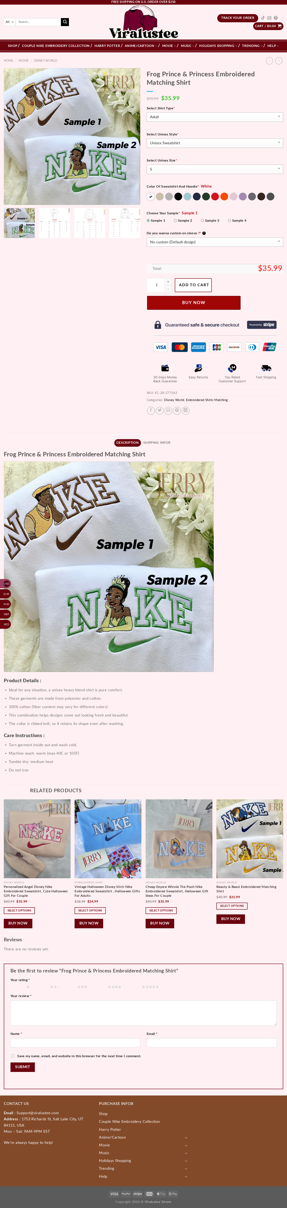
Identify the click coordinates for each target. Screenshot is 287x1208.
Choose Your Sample (163, 213)
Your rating (20, 980)
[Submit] (65, 22)
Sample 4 (239, 220)
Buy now (193, 303)
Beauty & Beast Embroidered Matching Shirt (246, 889)
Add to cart (194, 285)
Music (186, 46)
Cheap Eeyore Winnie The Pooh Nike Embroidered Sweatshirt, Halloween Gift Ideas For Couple (177, 891)
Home (8, 60)
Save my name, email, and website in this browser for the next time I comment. (79, 1056)
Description (127, 442)
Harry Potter (107, 46)
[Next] (132, 136)
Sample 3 (212, 220)
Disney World (45, 60)
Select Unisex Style (163, 134)
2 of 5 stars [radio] (41, 986)
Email (152, 1034)
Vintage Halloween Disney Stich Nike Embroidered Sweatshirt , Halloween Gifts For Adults (107, 891)
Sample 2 (185, 220)
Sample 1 (158, 220)
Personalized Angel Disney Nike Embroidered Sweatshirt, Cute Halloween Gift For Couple (36, 891)
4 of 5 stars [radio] (99, 986)
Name (16, 1034)
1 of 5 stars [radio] (17, 986)
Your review (21, 996)
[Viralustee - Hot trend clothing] (143, 22)
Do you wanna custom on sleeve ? (176, 233)
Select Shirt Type (161, 108)
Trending (251, 46)
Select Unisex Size (162, 160)
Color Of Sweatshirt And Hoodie (173, 186)
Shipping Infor (156, 442)
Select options (19, 910)
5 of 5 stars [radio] (133, 986)
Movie (167, 46)
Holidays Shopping (216, 46)
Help (271, 46)
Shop (12, 46)
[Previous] (12, 136)
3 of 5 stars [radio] (68, 986)
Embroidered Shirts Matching (207, 400)
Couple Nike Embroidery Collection (56, 46)
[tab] (127, 443)
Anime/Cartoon (139, 46)
